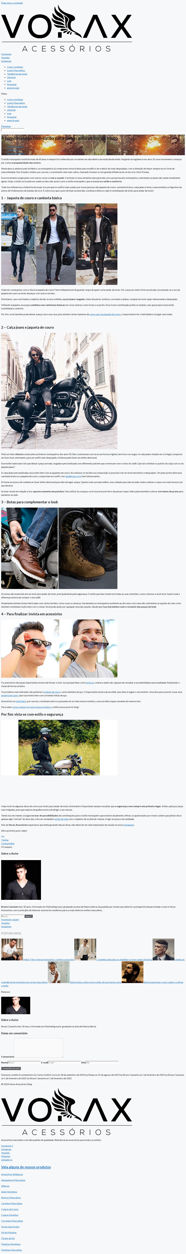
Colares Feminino (9, 1215)
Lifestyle (11, 77)
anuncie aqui (13, 87)
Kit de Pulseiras (9, 1232)
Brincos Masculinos (11, 1197)
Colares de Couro (9, 1209)
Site (83, 1062)
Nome (4, 1062)
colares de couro (52, 691)
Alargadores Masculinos (13, 1180)
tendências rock (73, 476)
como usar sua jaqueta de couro (105, 314)
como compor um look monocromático (31, 707)
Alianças (5, 1185)
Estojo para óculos (10, 1226)
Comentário (7, 1056)
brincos (90, 682)
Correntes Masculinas (12, 1220)
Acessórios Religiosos (12, 1174)
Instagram (129, 824)
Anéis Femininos (9, 1191)
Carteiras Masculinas (11, 1203)
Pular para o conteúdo (12, 2)
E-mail (44, 1062)
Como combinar (15, 66)
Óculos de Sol (8, 1238)
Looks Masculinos (16, 70)
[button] (93, 93)
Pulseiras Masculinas (11, 1249)
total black (21, 701)
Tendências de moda (17, 73)
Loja (9, 80)
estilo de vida (61, 819)
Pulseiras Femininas (10, 1244)
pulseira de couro (9, 695)
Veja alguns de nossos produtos (26, 1167)
